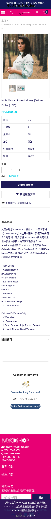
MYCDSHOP (8, 460)
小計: (4, 176)
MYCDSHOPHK (12, 453)
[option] (25, 56)
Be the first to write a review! (25, 406)
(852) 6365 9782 (12, 450)
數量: (4, 164)
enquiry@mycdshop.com (16, 446)
